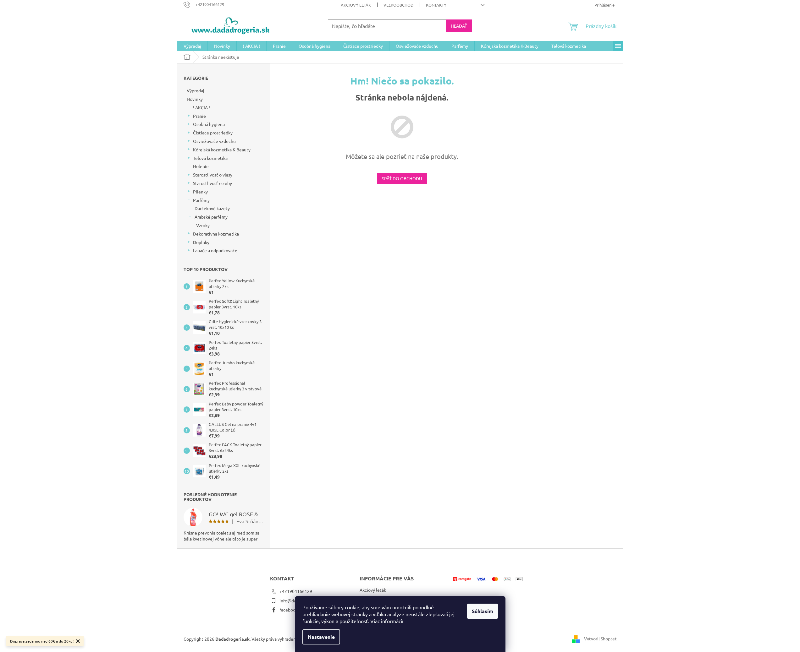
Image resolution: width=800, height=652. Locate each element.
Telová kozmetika (210, 158)
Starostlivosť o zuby (212, 183)
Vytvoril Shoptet (600, 638)
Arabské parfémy (211, 217)
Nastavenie (321, 636)
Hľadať (459, 26)
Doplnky (201, 242)
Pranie (199, 116)
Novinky (195, 99)
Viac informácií (386, 621)
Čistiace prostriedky (213, 132)
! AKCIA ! (201, 107)
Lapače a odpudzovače (215, 250)
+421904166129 (295, 591)
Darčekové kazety (212, 208)
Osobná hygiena (209, 124)
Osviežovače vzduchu (214, 141)
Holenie (201, 166)
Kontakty (436, 5)
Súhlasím (482, 611)
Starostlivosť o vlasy (212, 174)
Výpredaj (195, 90)
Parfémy (201, 200)
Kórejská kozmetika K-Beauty (222, 149)
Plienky (200, 191)
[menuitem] (192, 46)
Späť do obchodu (402, 178)
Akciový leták (356, 5)
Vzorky (203, 225)
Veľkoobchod (398, 5)
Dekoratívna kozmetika (216, 233)
